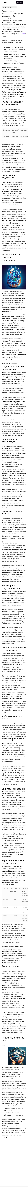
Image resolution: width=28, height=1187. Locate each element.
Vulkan (23, 33)
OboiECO (7, 2)
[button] (25, 2)
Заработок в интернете (9, 7)
